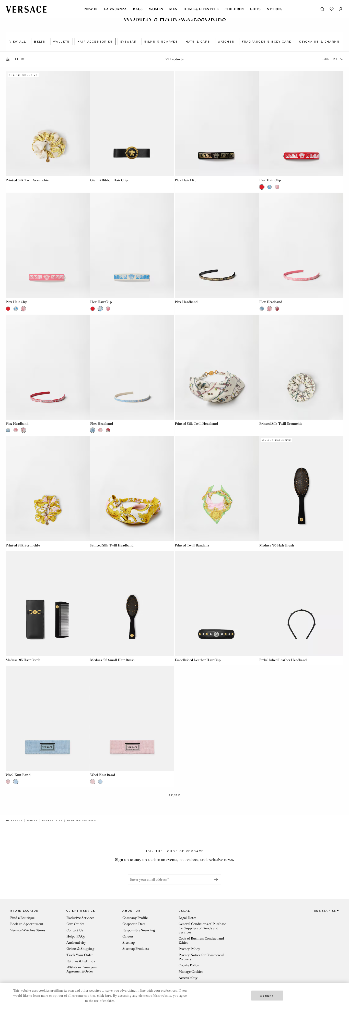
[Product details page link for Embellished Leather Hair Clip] (217, 603)
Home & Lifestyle (200, 9)
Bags (138, 9)
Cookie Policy (189, 965)
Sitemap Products (135, 948)
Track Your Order (79, 955)
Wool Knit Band (18, 775)
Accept (267, 995)
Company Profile (135, 918)
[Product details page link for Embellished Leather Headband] (301, 603)
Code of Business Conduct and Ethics (201, 940)
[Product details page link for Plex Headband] (217, 245)
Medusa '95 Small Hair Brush (112, 660)
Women (156, 9)
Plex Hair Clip (185, 180)
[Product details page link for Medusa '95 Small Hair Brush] (132, 603)
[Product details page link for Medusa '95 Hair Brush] (301, 488)
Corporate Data (133, 924)
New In (91, 9)
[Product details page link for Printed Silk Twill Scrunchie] (48, 123)
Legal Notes (187, 918)
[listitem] (18, 41)
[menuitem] (91, 9)
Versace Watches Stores (27, 930)
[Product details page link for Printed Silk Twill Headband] (217, 367)
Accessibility (188, 978)
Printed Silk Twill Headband (196, 423)
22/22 (174, 795)
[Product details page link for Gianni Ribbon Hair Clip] (132, 123)
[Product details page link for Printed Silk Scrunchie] (48, 488)
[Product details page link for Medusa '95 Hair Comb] (48, 603)
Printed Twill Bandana (192, 545)
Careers (127, 936)
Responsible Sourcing (138, 930)
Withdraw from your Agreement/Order (82, 969)
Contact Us (74, 930)
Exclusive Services (80, 918)
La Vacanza (115, 9)
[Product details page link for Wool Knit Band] (48, 718)
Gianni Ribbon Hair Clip (109, 180)
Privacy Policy (189, 949)
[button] (342, 59)
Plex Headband (186, 302)
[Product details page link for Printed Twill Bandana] (217, 488)
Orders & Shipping (80, 948)
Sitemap (128, 942)
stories (275, 9)
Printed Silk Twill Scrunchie (27, 180)
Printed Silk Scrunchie (23, 545)
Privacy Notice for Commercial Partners (201, 957)
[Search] (322, 9)
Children (234, 9)
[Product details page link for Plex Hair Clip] (217, 123)
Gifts (255, 9)
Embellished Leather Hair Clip (198, 660)
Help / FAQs (75, 936)
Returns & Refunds (80, 961)
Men (173, 9)
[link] (14, 820)
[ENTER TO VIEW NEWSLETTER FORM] (217, 879)
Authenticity (76, 942)
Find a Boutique (22, 918)
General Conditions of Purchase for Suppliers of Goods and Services (202, 928)
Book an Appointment (26, 924)
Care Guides (75, 924)
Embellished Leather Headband (283, 660)
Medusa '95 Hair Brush (276, 545)
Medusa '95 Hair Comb (23, 660)
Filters (19, 59)
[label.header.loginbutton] (341, 9)
